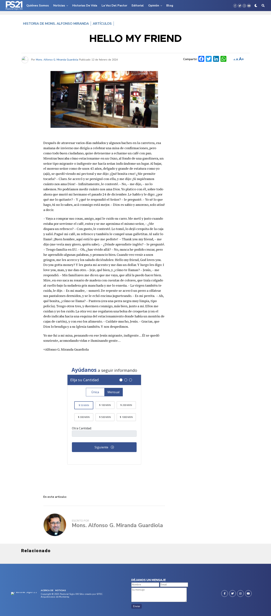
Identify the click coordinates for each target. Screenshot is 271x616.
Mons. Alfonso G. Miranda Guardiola (57, 59)
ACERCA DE (47, 590)
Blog (169, 6)
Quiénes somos (37, 6)
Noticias (59, 6)
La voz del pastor (114, 6)
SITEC (100, 594)
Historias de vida (84, 6)
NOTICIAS (60, 590)
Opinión (153, 6)
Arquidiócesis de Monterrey (55, 596)
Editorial (138, 6)
